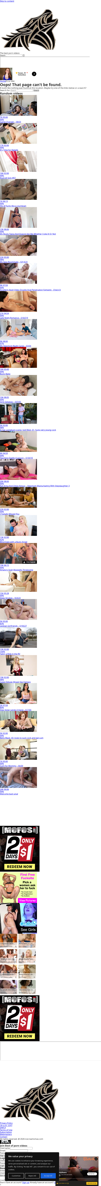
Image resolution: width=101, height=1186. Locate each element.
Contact (3, 1136)
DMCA (3, 1127)
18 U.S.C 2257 (6, 1125)
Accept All (48, 1176)
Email (2, 1150)
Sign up (3, 1156)
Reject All (32, 1176)
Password (4, 1153)
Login (2, 1166)
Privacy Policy (6, 1123)
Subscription (6, 1132)
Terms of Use (6, 1130)
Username (5, 1148)
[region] (32, 1166)
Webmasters (6, 1134)
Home (3, 81)
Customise (16, 1176)
